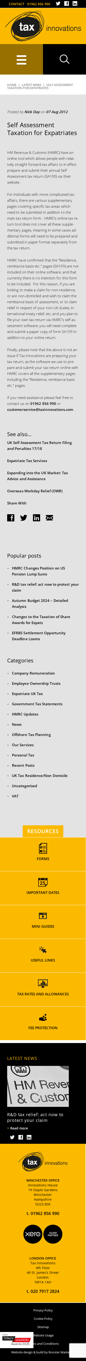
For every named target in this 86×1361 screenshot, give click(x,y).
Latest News (32, 85)
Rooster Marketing (61, 1352)
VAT (15, 796)
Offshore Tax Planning (31, 734)
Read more (19, 1128)
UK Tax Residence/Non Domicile (40, 775)
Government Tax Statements (37, 703)
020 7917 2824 (45, 1291)
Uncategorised (24, 785)
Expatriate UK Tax (27, 693)
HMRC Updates (25, 714)
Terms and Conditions (43, 1343)
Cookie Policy (43, 1318)
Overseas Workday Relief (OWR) (35, 491)
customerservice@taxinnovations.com (40, 409)
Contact (16, 4)
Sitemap (43, 1327)
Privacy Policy (43, 1310)
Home (11, 85)
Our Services (23, 744)
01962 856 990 (38, 4)
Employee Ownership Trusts (36, 683)
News (17, 724)
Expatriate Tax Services (27, 460)
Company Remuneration (33, 673)
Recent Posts (23, 765)
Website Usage (43, 1335)
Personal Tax (23, 755)
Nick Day (32, 111)
